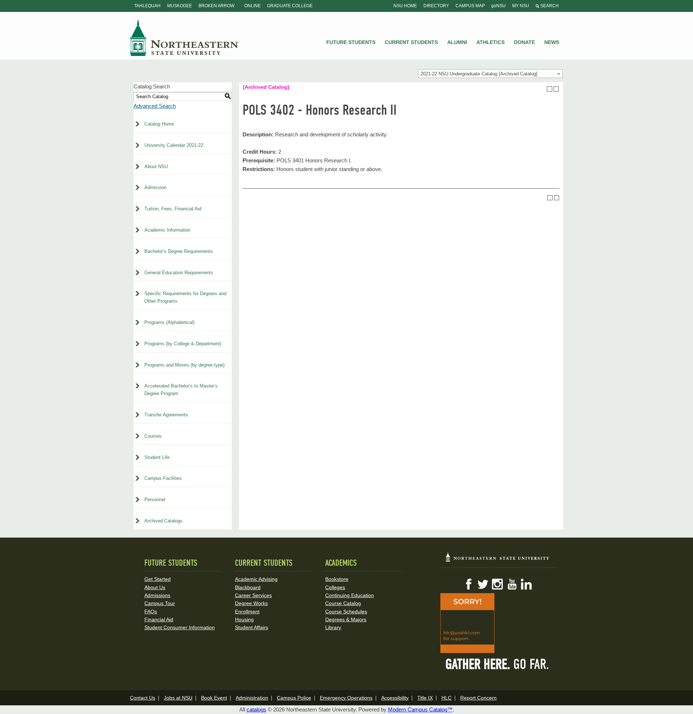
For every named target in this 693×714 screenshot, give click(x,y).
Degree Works (251, 603)
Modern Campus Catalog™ (420, 709)
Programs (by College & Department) (182, 343)
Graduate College (290, 5)
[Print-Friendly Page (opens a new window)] (549, 89)
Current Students (411, 42)
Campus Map (470, 5)
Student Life (157, 457)
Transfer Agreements (166, 414)
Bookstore (336, 579)
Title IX (425, 698)
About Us (154, 587)
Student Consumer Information (179, 627)
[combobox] (490, 73)
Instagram (497, 584)
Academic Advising (256, 579)
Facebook (468, 584)
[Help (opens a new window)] (556, 89)
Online (252, 5)
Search (549, 5)
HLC (446, 698)
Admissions (157, 595)
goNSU (498, 5)
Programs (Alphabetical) (169, 322)
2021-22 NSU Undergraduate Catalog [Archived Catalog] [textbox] (478, 73)
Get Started (157, 579)
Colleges (335, 587)
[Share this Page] (542, 88)
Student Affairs (251, 627)
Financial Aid (158, 619)
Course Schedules (346, 611)
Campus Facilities (163, 478)
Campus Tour (159, 603)
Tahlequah (147, 5)
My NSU (520, 5)
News (551, 42)
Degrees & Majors (345, 619)
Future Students (350, 42)
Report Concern (478, 698)
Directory (436, 5)
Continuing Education (349, 595)
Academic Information (167, 230)
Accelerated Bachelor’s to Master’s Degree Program (181, 389)
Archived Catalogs (163, 521)
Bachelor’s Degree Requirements (178, 251)
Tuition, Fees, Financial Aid (172, 208)
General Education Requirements (178, 272)
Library (333, 627)
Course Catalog (343, 603)
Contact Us (142, 698)
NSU (184, 38)
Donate (524, 42)
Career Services (253, 595)
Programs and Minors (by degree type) (184, 365)
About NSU (156, 166)
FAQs (150, 611)
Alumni (457, 42)
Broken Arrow (216, 5)
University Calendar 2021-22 (173, 145)
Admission (155, 187)
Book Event (214, 698)
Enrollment (247, 611)
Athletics (490, 42)
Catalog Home (159, 124)
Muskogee (179, 5)
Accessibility (395, 698)
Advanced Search (155, 106)
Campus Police (294, 698)
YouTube (511, 584)
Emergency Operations (346, 698)
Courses (153, 436)
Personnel (154, 499)
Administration (252, 698)
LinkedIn (526, 584)
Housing (244, 619)
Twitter (483, 584)
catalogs (256, 709)
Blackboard (248, 587)
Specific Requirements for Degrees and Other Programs (185, 297)
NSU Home (405, 5)
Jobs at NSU (178, 698)
